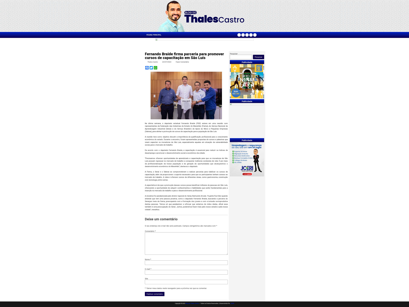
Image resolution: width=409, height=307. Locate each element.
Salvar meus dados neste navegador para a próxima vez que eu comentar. (177, 288)
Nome (148, 259)
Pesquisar (234, 54)
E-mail (148, 269)
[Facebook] (239, 35)
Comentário (150, 231)
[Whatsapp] (255, 35)
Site (146, 278)
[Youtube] (251, 35)
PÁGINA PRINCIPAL (153, 35)
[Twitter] (247, 35)
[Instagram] (243, 35)
